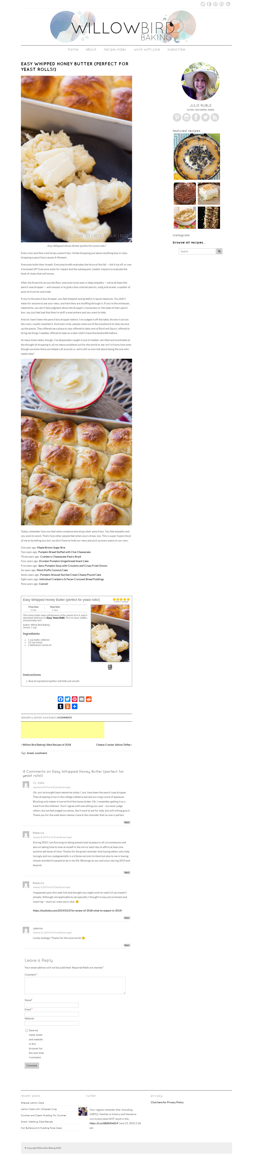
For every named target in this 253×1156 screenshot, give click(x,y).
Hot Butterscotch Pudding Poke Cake (41, 1128)
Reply (127, 822)
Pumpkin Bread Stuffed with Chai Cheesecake (64, 552)
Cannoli (43, 584)
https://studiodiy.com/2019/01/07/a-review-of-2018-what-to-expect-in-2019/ (77, 910)
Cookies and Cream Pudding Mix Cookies (43, 1115)
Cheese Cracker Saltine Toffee (113, 744)
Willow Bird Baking (46, 1148)
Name (28, 1000)
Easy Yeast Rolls (56, 618)
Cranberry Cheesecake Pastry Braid (60, 556)
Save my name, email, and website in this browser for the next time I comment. (36, 1044)
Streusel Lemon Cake (32, 1103)
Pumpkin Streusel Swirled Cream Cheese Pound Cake (70, 574)
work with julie (147, 49)
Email (29, 1009)
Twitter (203, 4)
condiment (41, 753)
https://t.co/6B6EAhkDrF (104, 1123)
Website (29, 1018)
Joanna (38, 928)
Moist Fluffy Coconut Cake (52, 570)
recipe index (115, 49)
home (73, 49)
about (91, 49)
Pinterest (215, 4)
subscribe (176, 49)
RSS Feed (228, 4)
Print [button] (110, 668)
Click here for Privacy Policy (167, 1102)
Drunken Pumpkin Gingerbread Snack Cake (64, 561)
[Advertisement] (80, 730)
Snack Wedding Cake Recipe (37, 1121)
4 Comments (64, 717)
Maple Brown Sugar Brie (51, 547)
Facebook (209, 4)
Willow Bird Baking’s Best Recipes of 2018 (47, 744)
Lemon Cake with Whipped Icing (39, 1109)
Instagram (221, 4)
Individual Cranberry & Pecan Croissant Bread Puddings (71, 579)
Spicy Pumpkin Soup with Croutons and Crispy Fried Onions (72, 565)
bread (30, 753)
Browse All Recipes (188, 242)
